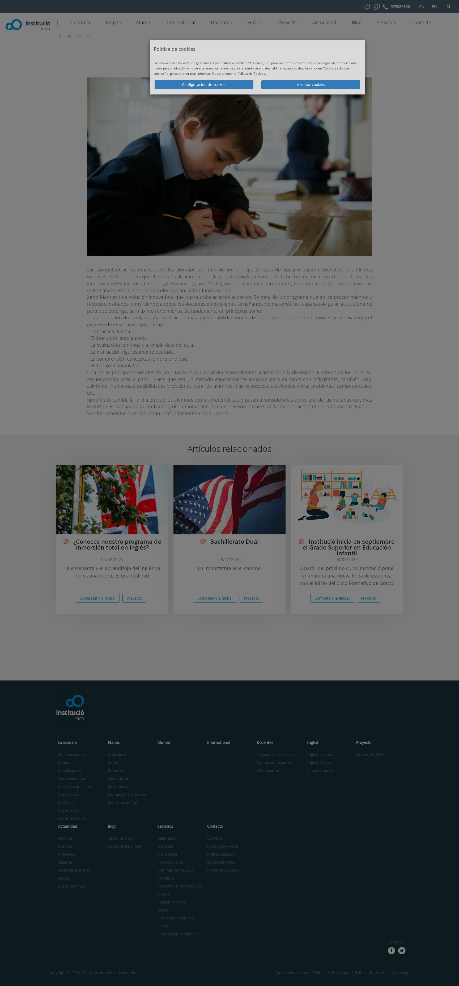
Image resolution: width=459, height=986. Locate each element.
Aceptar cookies (311, 84)
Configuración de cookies (204, 84)
